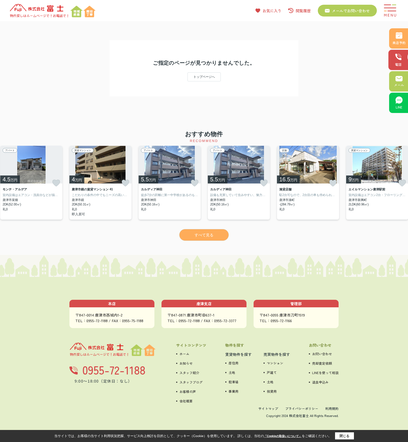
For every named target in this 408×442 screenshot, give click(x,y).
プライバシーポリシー (301, 408)
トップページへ (204, 77)
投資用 (272, 391)
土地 (232, 372)
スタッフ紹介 (189, 372)
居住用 (233, 363)
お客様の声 (187, 391)
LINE (399, 107)
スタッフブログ (191, 382)
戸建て (272, 372)
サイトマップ (268, 408)
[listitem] (100, 183)
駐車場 (233, 381)
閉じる (344, 436)
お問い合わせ (322, 353)
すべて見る (204, 235)
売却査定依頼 (322, 363)
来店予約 (399, 42)
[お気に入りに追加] (56, 183)
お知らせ (186, 363)
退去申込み (320, 382)
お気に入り (272, 10)
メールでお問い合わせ (351, 10)
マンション (275, 363)
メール (399, 85)
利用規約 (332, 408)
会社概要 (186, 401)
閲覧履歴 (303, 10)
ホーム (184, 353)
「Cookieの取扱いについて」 (283, 436)
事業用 (233, 391)
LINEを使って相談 (325, 372)
